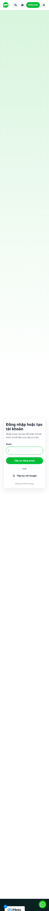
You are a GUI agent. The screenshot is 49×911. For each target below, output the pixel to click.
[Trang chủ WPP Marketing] (5, 5)
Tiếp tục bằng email (24, 460)
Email (8, 444)
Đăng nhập (33, 5)
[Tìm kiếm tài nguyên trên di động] (15, 5)
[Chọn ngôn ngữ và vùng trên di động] (22, 5)
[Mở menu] (44, 5)
